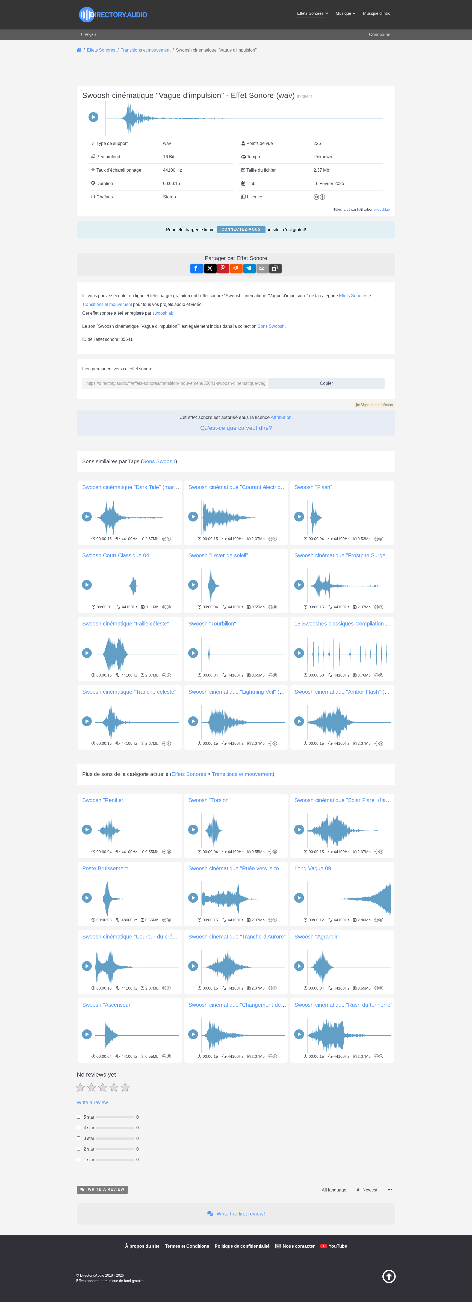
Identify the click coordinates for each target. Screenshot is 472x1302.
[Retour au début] (375, 1282)
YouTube (338, 1246)
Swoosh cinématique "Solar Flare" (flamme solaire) (355, 800)
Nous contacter (299, 1246)
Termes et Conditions (187, 1246)
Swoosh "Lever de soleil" (218, 555)
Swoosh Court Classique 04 (115, 555)
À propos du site (142, 1246)
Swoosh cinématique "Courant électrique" (238, 487)
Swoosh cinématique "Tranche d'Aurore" (237, 937)
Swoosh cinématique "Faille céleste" (125, 624)
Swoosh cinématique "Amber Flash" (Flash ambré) (355, 692)
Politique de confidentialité (242, 1246)
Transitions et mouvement (107, 304)
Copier (324, 382)
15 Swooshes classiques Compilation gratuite (349, 624)
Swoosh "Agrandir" (317, 937)
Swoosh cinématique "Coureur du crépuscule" (137, 937)
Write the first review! (240, 1214)
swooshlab (382, 209)
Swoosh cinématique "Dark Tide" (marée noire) (139, 487)
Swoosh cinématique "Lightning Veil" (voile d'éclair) (249, 692)
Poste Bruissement (105, 868)
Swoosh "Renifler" (103, 800)
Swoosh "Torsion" (209, 800)
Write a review (92, 1102)
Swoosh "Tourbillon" (212, 624)
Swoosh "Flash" (313, 487)
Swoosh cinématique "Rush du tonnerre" (343, 1005)
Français (88, 34)
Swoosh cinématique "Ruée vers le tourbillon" (243, 868)
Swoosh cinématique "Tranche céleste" (129, 692)
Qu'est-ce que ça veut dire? (236, 428)
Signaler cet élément (376, 405)
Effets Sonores (353, 295)
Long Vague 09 (312, 868)
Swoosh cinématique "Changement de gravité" (244, 1005)
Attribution (281, 417)
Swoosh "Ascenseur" (107, 1005)
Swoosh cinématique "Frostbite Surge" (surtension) (356, 555)
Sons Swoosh (271, 326)
